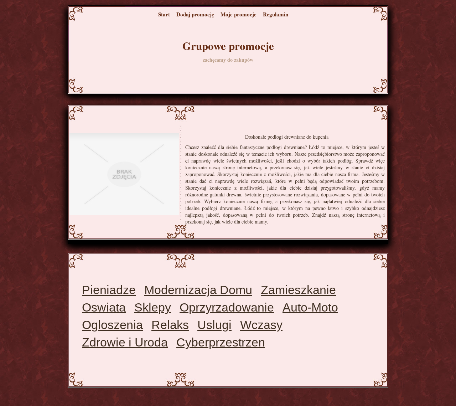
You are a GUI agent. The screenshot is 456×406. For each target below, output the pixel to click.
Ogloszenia (112, 325)
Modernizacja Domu (198, 290)
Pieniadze (109, 290)
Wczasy (261, 325)
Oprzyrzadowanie (227, 307)
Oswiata (104, 307)
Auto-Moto (310, 307)
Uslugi (214, 325)
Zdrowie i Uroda (125, 342)
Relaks (170, 325)
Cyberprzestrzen (220, 342)
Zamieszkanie (298, 290)
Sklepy (152, 307)
